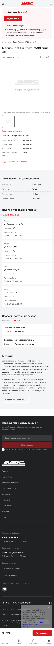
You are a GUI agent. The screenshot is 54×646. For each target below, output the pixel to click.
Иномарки (6, 494)
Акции (5, 471)
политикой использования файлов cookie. (33, 625)
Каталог (5, 643)
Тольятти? (22, 12)
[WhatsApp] (46, 60)
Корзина (49, 643)
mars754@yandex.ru (13, 552)
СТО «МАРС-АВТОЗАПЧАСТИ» (19, 603)
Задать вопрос (10, 575)
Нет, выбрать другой (16, 25)
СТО (4, 517)
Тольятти (16, 320)
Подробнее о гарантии (15, 400)
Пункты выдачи (9, 488)
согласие (12, 449)
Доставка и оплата (10, 482)
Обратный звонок (12, 568)
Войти (18, 643)
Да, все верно (13, 19)
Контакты (6, 500)
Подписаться (27, 445)
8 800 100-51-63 (11, 537)
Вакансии (6, 511)
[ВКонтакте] (38, 60)
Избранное (33, 643)
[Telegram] (34, 60)
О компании (7, 506)
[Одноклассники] (42, 60)
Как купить (7, 477)
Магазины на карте (10, 214)
